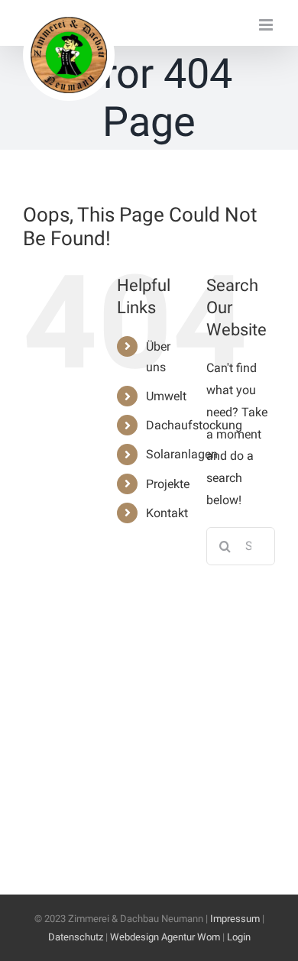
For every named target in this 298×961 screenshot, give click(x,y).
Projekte (167, 484)
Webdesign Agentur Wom (165, 937)
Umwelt (166, 396)
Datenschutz (75, 937)
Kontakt (167, 513)
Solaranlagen (182, 454)
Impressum (235, 918)
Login (239, 937)
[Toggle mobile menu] (267, 25)
